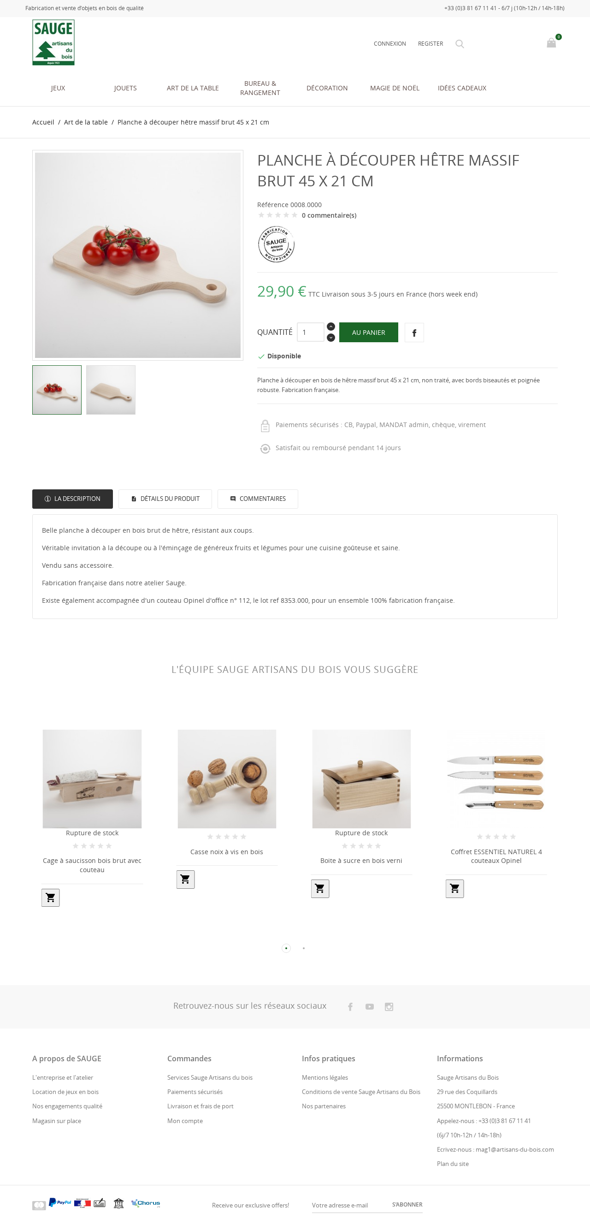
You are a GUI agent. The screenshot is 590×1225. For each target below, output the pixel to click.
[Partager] (414, 332)
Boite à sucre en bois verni (361, 860)
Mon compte (185, 1121)
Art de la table (193, 87)
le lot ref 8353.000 (279, 600)
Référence (273, 204)
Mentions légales (325, 1077)
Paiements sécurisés (195, 1092)
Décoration (327, 87)
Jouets (125, 87)
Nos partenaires (324, 1106)
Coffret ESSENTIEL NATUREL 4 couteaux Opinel (496, 856)
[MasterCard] (39, 1205)
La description (76, 498)
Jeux (58, 87)
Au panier (368, 332)
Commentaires (262, 498)
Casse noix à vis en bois (226, 851)
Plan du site (453, 1164)
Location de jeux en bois (65, 1092)
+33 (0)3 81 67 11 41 (504, 1121)
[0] (552, 43)
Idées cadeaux (462, 87)
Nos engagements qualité (67, 1106)
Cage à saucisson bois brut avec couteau (92, 865)
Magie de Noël (394, 87)
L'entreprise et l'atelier (62, 1077)
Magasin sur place (56, 1121)
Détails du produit (169, 498)
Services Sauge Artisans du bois (210, 1077)
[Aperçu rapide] (83, 933)
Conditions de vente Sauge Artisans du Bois (361, 1092)
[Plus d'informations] (101, 933)
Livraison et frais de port (200, 1106)
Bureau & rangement (260, 88)
